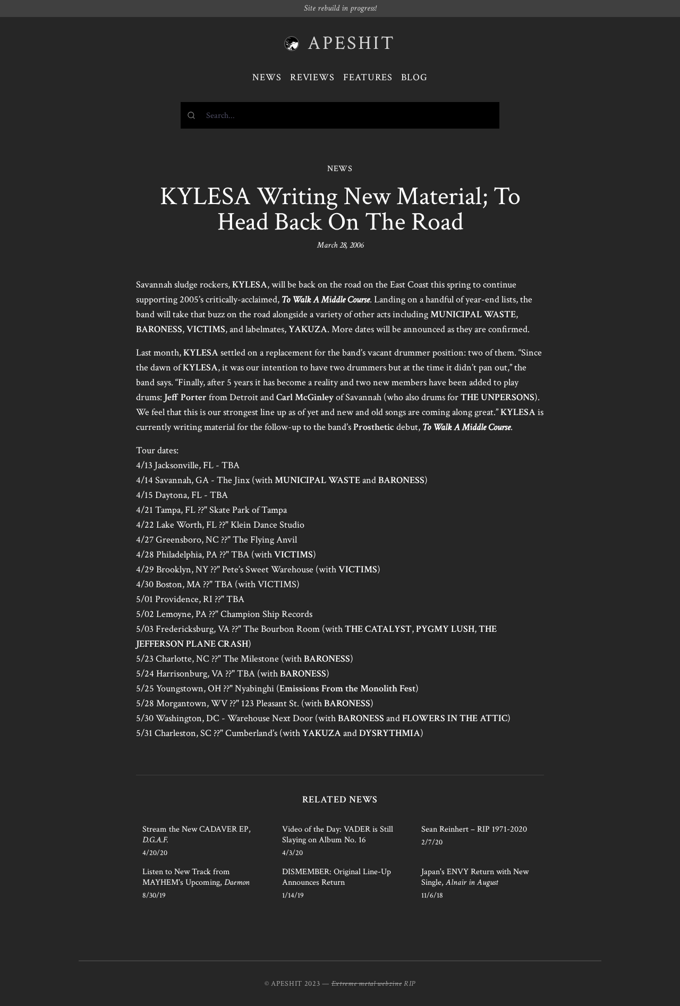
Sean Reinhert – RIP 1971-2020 (474, 829)
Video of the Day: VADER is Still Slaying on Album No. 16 (337, 835)
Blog (414, 77)
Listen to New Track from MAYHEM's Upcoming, (196, 877)
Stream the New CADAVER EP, (196, 835)
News (267, 77)
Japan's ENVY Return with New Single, (475, 877)
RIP (409, 983)
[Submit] (193, 115)
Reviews (312, 77)
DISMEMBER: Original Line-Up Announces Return (336, 877)
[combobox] (340, 115)
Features (368, 77)
